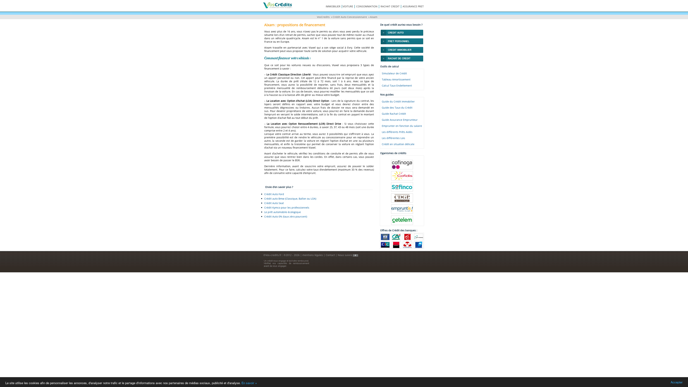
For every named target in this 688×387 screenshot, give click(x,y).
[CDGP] (402, 197)
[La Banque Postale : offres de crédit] (385, 236)
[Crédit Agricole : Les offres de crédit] (396, 236)
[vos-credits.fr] (277, 5)
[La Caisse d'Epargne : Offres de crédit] (407, 236)
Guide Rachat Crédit (394, 113)
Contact (330, 255)
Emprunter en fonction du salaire (402, 126)
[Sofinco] (402, 186)
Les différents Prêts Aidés (397, 132)
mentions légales (312, 255)
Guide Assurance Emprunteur (400, 119)
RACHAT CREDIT (390, 6)
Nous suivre (345, 255)
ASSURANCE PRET (413, 6)
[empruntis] (402, 209)
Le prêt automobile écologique (282, 212)
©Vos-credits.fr (272, 255)
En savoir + (249, 383)
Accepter (677, 382)
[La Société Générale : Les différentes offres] (396, 244)
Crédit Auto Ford (274, 194)
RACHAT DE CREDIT (399, 58)
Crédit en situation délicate (398, 144)
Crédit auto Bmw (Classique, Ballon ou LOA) (290, 198)
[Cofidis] (402, 175)
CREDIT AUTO (396, 32)
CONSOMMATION (367, 6)
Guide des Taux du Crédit (397, 107)
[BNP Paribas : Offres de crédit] (418, 236)
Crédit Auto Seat (274, 203)
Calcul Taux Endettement (397, 85)
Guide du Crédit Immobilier (398, 101)
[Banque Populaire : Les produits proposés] (418, 244)
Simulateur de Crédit (394, 73)
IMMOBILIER (333, 6)
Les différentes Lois (393, 138)
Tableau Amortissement (396, 79)
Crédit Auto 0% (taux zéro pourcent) (285, 216)
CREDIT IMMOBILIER (399, 50)
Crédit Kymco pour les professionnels (286, 207)
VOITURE (348, 6)
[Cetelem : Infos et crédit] (402, 220)
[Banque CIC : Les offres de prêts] (385, 244)
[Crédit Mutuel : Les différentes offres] (407, 244)
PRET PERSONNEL (398, 41)
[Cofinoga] (402, 164)
